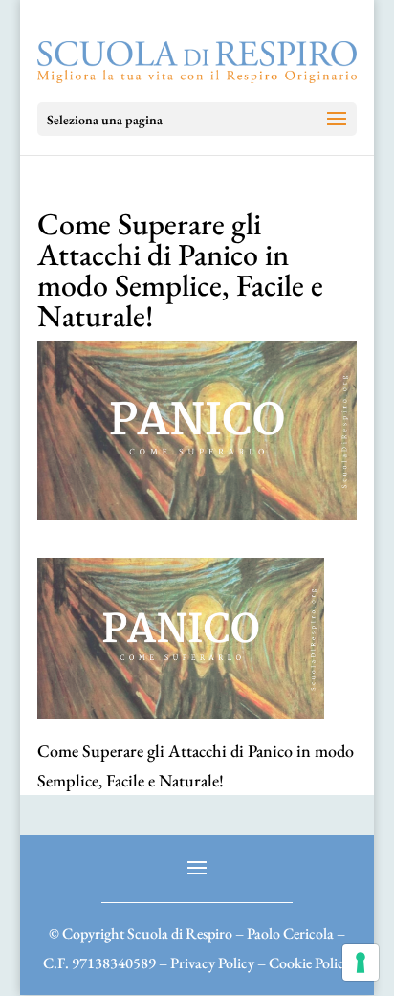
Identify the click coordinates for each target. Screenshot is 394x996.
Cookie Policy (310, 963)
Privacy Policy (212, 963)
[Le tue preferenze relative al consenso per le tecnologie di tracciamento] (360, 962)
